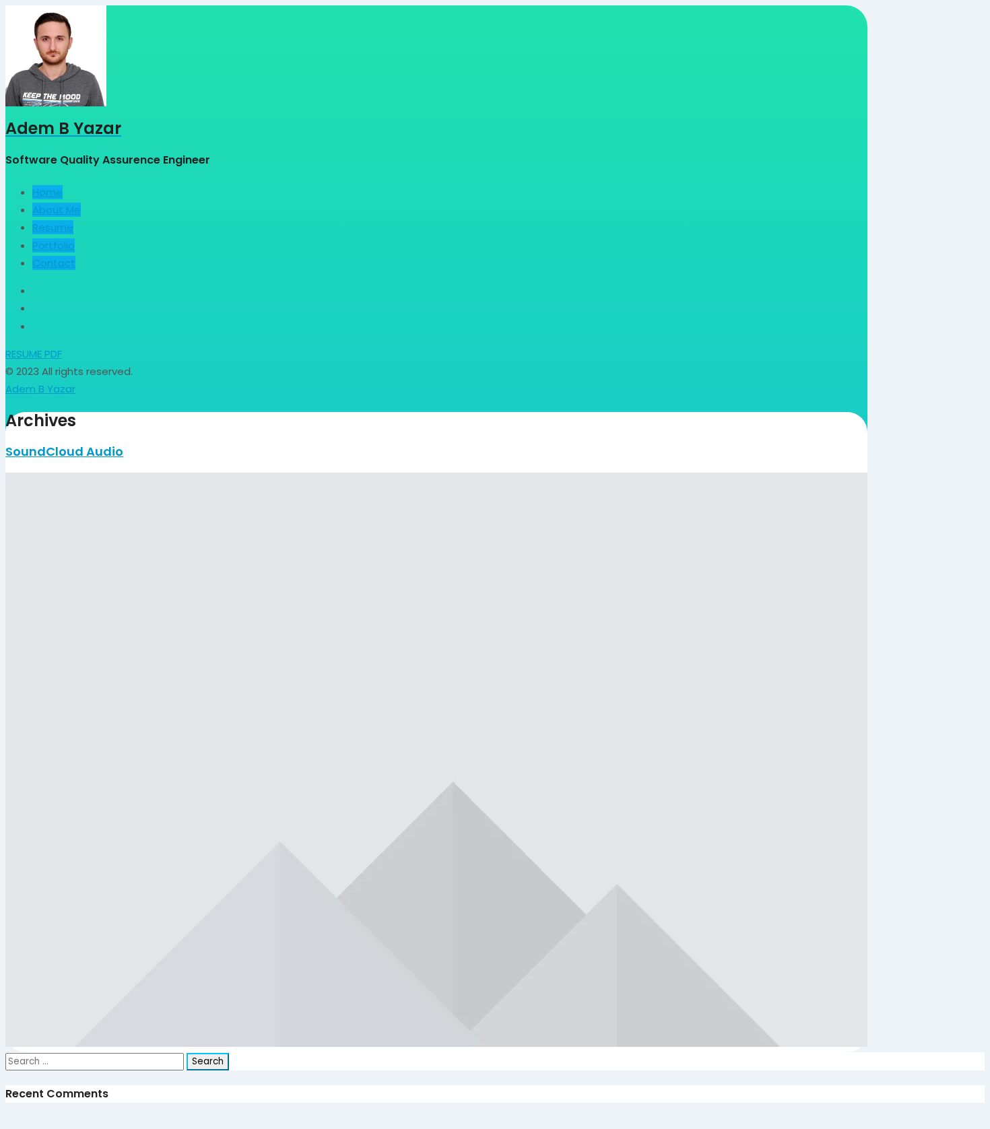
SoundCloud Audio (64, 451)
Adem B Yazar (40, 389)
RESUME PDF (33, 354)
